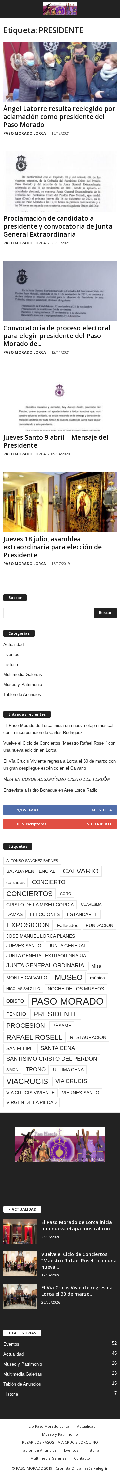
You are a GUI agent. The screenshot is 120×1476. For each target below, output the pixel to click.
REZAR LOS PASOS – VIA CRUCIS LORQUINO (60, 1442)
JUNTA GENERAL (67, 945)
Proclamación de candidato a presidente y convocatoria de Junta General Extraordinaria (57, 226)
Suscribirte (99, 823)
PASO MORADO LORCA (24, 133)
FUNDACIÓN (99, 925)
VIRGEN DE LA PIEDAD (31, 1102)
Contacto (82, 1458)
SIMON (12, 1070)
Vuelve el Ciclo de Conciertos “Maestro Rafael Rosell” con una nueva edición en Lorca (59, 747)
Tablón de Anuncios (22, 694)
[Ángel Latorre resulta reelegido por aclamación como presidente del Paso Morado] (60, 72)
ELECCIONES (45, 914)
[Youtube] (74, 1178)
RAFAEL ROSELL (34, 1037)
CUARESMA (91, 904)
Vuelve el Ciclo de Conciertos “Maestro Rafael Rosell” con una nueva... (79, 1260)
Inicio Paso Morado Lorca (46, 1426)
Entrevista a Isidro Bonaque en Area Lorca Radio (50, 790)
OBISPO (15, 1001)
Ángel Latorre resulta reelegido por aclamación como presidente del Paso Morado (59, 116)
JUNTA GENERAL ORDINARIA (45, 965)
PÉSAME (61, 1025)
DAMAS (14, 914)
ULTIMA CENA (68, 1069)
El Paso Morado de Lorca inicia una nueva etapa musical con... (77, 1225)
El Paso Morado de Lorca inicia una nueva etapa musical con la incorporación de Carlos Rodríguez (58, 729)
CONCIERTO (48, 882)
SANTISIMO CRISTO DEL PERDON (51, 1059)
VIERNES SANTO (80, 1092)
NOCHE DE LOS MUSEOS (76, 988)
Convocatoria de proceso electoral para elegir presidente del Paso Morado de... (56, 336)
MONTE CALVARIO (26, 977)
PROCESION (25, 1025)
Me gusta (102, 809)
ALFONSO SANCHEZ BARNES (32, 861)
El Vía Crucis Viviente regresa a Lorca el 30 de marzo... (77, 1290)
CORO (65, 894)
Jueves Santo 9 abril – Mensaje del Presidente (55, 441)
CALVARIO (81, 871)
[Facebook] (47, 1178)
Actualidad (13, 644)
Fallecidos (67, 925)
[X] (61, 1178)
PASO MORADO (67, 1001)
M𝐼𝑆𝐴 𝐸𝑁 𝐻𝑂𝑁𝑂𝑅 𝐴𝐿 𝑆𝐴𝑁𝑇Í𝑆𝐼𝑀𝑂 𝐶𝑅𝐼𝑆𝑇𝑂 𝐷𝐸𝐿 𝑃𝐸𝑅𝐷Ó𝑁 (56, 779)
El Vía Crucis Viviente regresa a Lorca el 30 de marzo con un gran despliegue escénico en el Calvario (59, 765)
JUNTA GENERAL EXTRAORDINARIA (46, 955)
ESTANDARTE (82, 914)
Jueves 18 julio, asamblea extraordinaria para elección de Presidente (52, 547)
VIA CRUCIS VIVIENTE (30, 1092)
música (97, 977)
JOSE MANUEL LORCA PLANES (40, 936)
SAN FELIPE (19, 1048)
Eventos (11, 654)
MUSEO (69, 977)
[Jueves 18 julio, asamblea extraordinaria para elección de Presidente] (60, 502)
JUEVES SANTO (23, 945)
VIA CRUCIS (71, 1081)
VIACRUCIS (27, 1081)
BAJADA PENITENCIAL (30, 871)
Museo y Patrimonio (22, 684)
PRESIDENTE (55, 1014)
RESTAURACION (88, 1037)
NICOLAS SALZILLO (23, 989)
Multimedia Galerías (22, 674)
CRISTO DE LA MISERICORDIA (40, 904)
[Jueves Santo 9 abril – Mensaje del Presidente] (60, 400)
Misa (96, 966)
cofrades (15, 882)
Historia (10, 664)
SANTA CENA (57, 1048)
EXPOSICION (28, 925)
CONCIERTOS (29, 893)
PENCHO (16, 1014)
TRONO (36, 1069)
